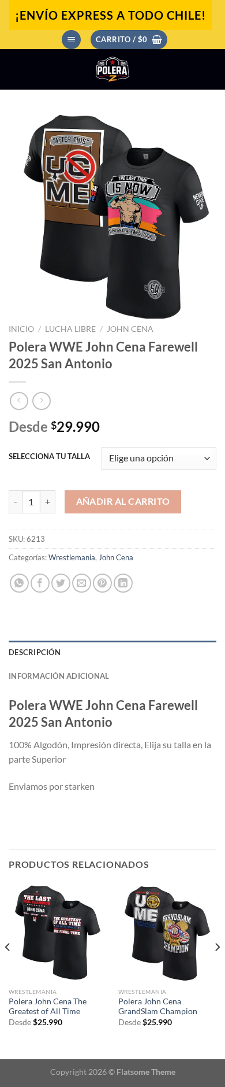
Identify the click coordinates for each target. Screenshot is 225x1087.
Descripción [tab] (35, 652)
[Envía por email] (81, 583)
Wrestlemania (71, 557)
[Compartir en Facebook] (40, 583)
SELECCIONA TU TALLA (49, 457)
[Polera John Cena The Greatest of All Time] (58, 932)
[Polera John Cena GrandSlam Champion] (167, 932)
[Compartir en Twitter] (60, 583)
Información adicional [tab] (59, 676)
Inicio (21, 329)
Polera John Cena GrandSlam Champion (157, 1006)
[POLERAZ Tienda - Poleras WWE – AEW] (112, 69)
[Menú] (71, 39)
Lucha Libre (70, 329)
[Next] (217, 970)
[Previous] (8, 970)
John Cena (130, 329)
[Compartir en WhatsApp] (19, 583)
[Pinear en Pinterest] (102, 583)
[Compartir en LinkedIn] (123, 583)
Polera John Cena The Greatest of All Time (48, 1006)
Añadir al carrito (123, 501)
